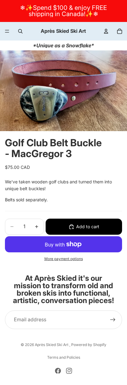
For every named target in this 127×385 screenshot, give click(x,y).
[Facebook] (58, 370)
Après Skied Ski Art (52, 344)
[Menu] (7, 31)
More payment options (63, 259)
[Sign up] (112, 319)
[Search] (20, 31)
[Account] (106, 31)
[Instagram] (69, 370)
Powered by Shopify (88, 344)
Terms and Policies (63, 357)
